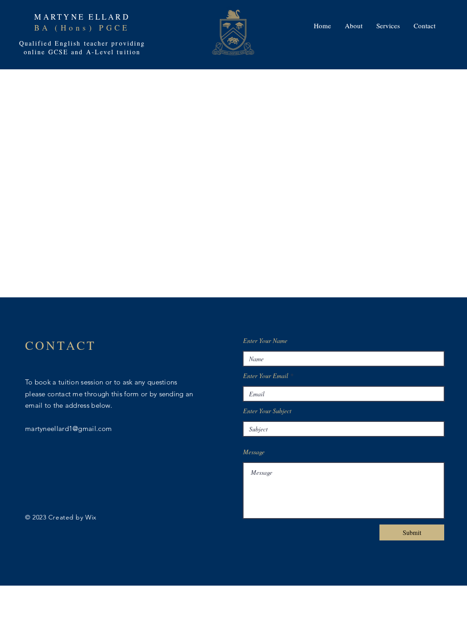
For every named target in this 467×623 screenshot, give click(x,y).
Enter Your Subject (267, 411)
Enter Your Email (265, 376)
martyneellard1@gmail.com (68, 428)
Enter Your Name (265, 340)
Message (254, 452)
